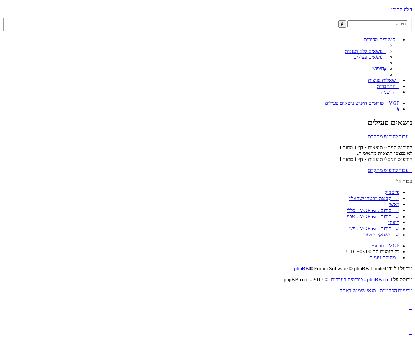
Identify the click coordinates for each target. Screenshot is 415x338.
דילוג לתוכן (401, 9)
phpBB (301, 268)
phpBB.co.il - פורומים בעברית (361, 279)
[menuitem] (365, 51)
